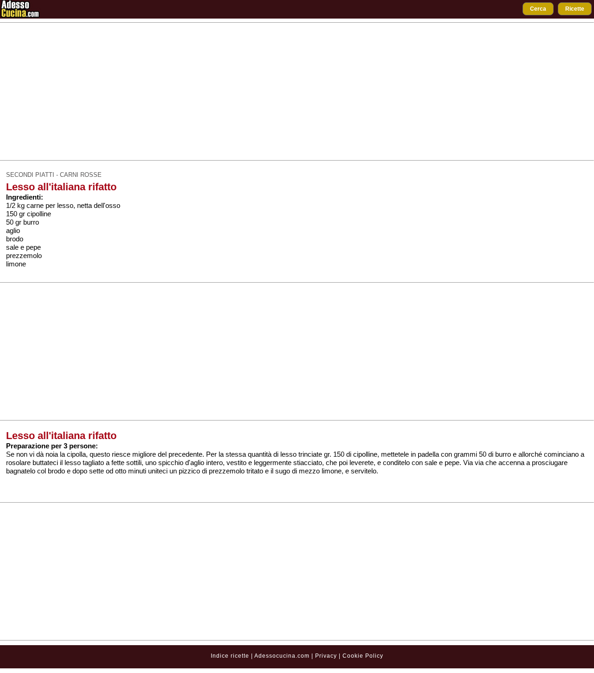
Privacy (327, 656)
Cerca (538, 9)
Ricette (574, 9)
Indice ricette (230, 656)
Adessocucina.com (282, 656)
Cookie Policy (362, 656)
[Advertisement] (297, 91)
